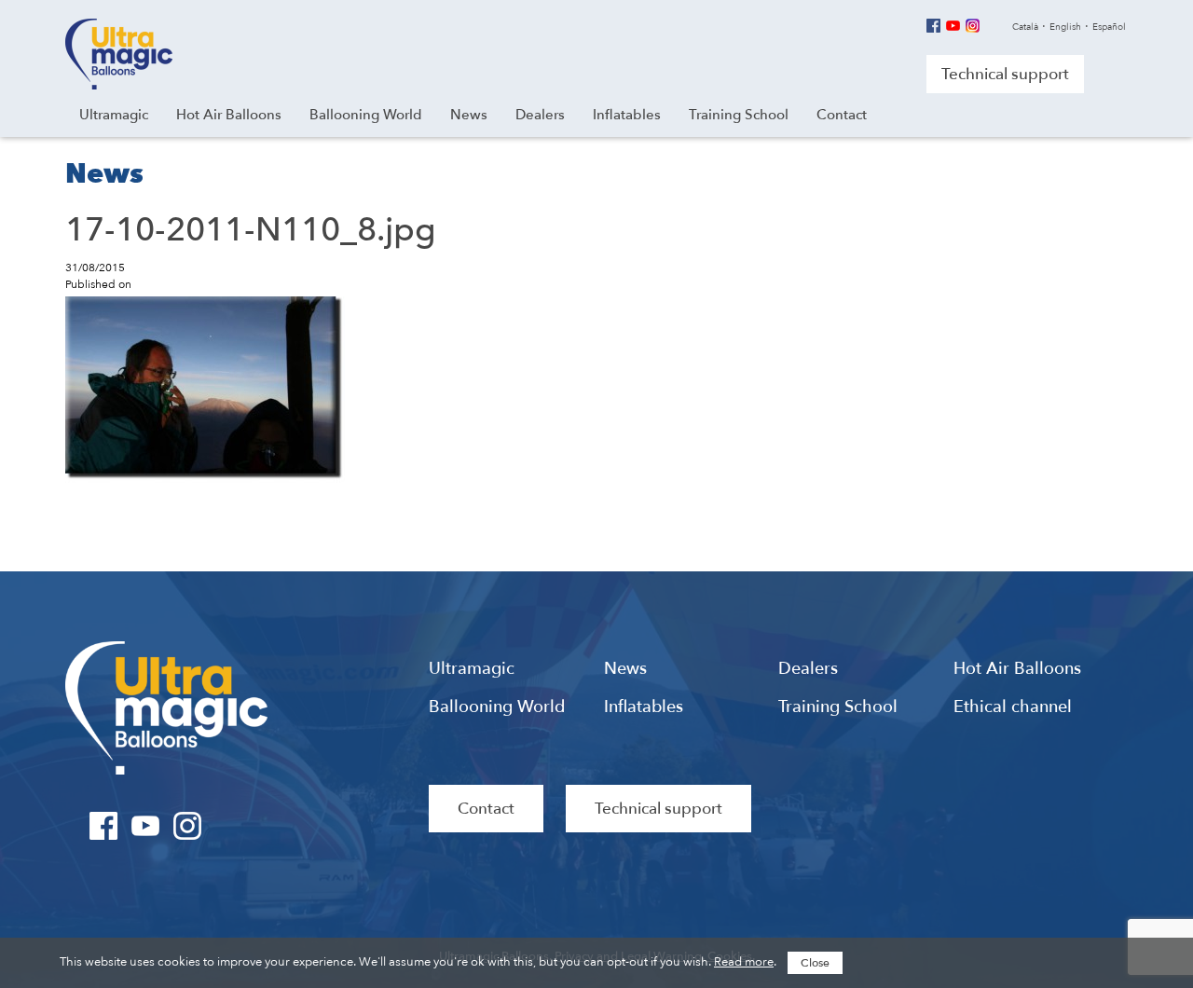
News (625, 669)
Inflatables (643, 707)
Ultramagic (118, 54)
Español (1109, 27)
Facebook (933, 26)
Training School (838, 707)
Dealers (808, 669)
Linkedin (992, 26)
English (1065, 27)
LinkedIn (229, 826)
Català (1025, 27)
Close (815, 962)
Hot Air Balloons (1017, 669)
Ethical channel (1012, 707)
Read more (744, 962)
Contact (486, 808)
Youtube (953, 26)
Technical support (1005, 74)
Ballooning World (497, 707)
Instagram (973, 26)
